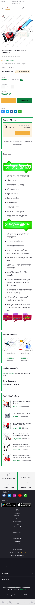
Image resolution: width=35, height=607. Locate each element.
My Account (5, 573)
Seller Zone (5, 579)
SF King (11, 67)
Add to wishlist (8, 64)
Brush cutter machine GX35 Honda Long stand (22, 424)
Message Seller (24, 71)
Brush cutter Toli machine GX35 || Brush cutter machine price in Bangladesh (22, 434)
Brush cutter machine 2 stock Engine (22, 402)
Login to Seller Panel (17, 555)
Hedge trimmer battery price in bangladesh (10, 354)
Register (11, 373)
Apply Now (23, 552)
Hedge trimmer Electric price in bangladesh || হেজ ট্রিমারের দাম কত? (24, 354)
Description (7, 154)
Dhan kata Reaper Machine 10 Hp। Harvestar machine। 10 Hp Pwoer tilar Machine (22, 456)
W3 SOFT (23, 590)
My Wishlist (17, 541)
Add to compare (21, 64)
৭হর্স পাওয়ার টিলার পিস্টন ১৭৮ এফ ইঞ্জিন (22, 413)
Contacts (4, 567)
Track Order (17, 544)
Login (5, 373)
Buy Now (25, 100)
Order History (17, 538)
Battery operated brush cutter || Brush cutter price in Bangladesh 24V (22, 445)
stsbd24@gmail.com (17, 527)
